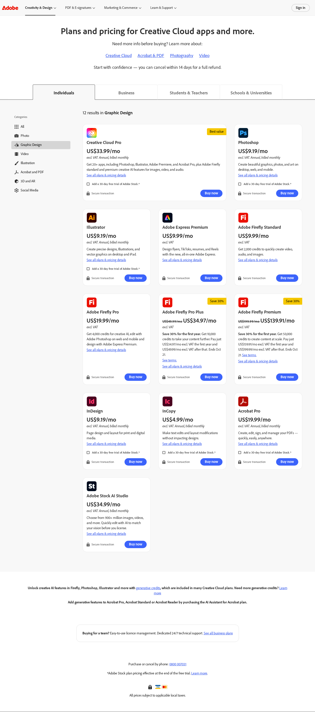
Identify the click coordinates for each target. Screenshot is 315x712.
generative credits (148, 588)
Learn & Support (161, 8)
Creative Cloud (119, 55)
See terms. (169, 360)
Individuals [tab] (64, 93)
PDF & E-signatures (78, 8)
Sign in (300, 8)
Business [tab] (126, 93)
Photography (181, 55)
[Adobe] (10, 7)
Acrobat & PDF (151, 55)
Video (204, 55)
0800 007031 (177, 664)
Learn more (199, 673)
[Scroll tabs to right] (311, 92)
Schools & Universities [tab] (251, 93)
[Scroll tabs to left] (4, 92)
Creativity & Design (38, 8)
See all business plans (218, 633)
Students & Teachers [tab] (189, 93)
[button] (151, 687)
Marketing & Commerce (121, 8)
